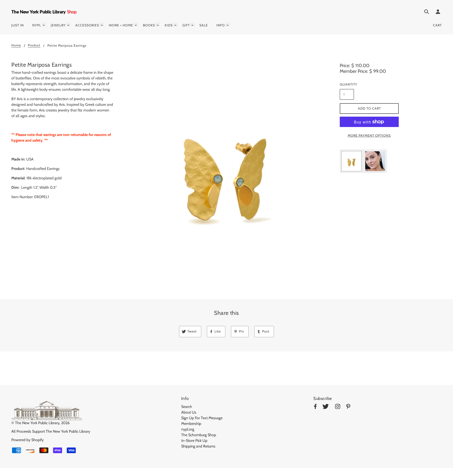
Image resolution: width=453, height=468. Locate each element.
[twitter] (325, 407)
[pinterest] (348, 407)
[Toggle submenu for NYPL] (44, 25)
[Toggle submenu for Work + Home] (136, 25)
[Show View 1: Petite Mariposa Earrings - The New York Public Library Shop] (351, 161)
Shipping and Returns (198, 446)
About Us (188, 412)
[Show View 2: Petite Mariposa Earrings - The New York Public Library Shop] (375, 161)
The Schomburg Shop (198, 435)
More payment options (369, 135)
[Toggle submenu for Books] (157, 25)
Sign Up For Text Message (201, 418)
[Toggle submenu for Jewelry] (68, 25)
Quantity (347, 84)
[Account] (438, 12)
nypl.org (187, 429)
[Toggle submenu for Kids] (175, 25)
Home (16, 45)
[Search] (426, 12)
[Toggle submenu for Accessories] (102, 25)
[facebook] (315, 407)
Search (186, 406)
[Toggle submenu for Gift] (192, 25)
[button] (226, 168)
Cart (437, 25)
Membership (191, 423)
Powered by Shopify (27, 440)
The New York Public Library (37, 423)
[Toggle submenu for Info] (227, 25)
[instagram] (337, 407)
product (34, 45)
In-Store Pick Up (194, 440)
